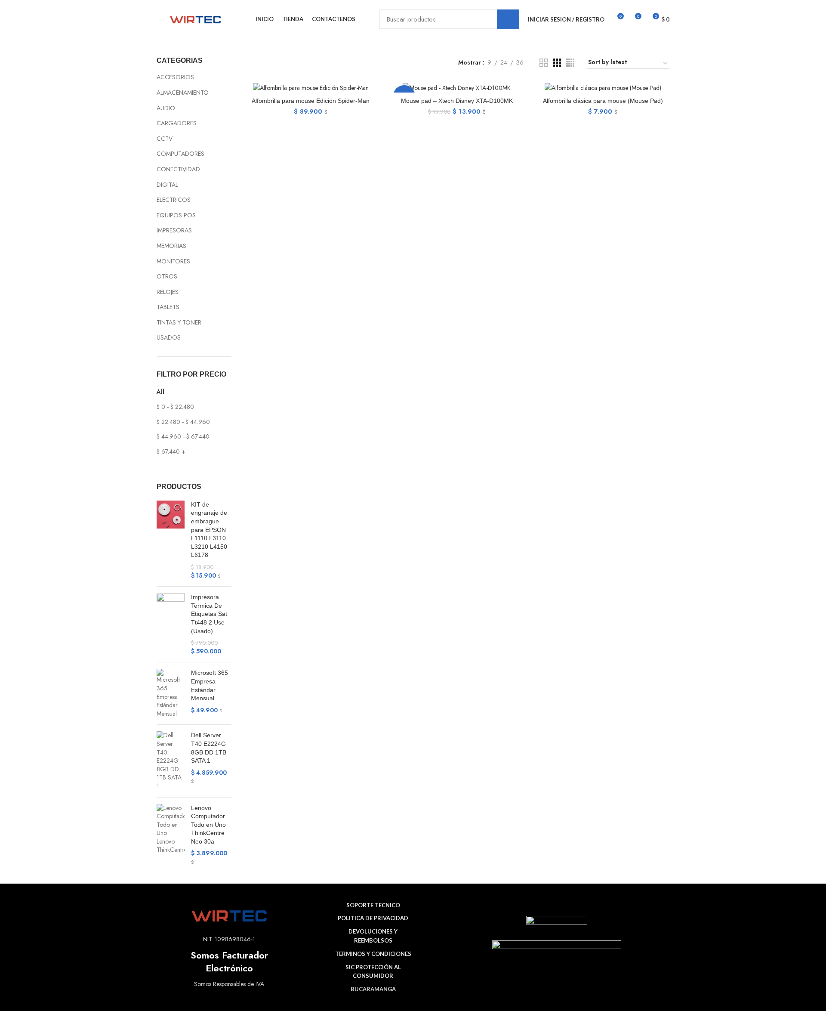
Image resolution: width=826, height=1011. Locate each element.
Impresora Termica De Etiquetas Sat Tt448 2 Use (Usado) (209, 614)
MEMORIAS (171, 245)
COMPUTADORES (180, 153)
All (160, 391)
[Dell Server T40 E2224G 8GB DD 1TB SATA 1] (171, 760)
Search (508, 19)
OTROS (167, 276)
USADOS (169, 337)
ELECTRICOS (174, 199)
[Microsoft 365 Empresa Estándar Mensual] (171, 693)
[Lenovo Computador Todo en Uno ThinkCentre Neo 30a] (171, 835)
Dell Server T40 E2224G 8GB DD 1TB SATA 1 (208, 748)
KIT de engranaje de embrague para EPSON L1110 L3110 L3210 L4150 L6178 (209, 530)
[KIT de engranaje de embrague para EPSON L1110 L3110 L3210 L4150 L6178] (171, 540)
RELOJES (168, 292)
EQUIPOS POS (176, 215)
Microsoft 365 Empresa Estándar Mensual (209, 685)
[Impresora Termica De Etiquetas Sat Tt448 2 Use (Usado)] (171, 624)
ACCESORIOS (175, 77)
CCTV (165, 138)
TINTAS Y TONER (179, 322)
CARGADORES (177, 123)
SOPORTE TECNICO (373, 905)
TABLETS (168, 307)
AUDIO (166, 108)
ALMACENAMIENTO (183, 92)
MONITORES (173, 261)
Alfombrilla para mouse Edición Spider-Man (311, 100)
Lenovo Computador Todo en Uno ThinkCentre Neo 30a (208, 824)
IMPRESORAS (174, 230)
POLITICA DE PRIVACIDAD (373, 918)
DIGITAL (167, 184)
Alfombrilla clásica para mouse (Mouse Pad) (603, 100)
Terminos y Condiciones (373, 953)
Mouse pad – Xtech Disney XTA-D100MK (457, 100)
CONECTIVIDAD (178, 169)
